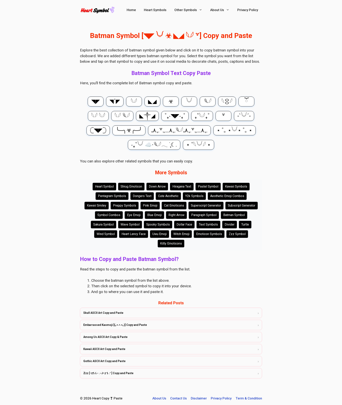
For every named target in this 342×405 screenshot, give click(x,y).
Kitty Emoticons (171, 243)
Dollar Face (184, 224)
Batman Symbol (234, 215)
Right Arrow (176, 215)
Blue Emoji (154, 215)
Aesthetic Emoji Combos (227, 196)
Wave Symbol (130, 224)
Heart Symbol (104, 186)
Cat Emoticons (174, 205)
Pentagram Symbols (112, 196)
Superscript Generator (206, 205)
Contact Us (178, 398)
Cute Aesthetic (168, 196)
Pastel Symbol (208, 186)
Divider (230, 224)
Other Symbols (185, 10)
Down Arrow (157, 186)
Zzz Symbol (237, 234)
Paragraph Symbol (204, 215)
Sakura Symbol (103, 224)
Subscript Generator (241, 205)
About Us (217, 10)
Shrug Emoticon (131, 186)
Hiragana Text (181, 186)
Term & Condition (249, 398)
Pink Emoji (150, 205)
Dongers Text (142, 196)
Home (131, 10)
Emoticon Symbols (209, 234)
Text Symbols (208, 224)
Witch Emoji (181, 234)
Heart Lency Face (134, 234)
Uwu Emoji (159, 234)
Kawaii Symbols (236, 186)
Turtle (245, 224)
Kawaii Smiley (96, 205)
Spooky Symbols (158, 224)
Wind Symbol (106, 234)
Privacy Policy (247, 10)
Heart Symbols (155, 10)
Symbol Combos (108, 215)
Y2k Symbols (194, 196)
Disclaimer (199, 398)
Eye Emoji (134, 215)
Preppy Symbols (124, 205)
